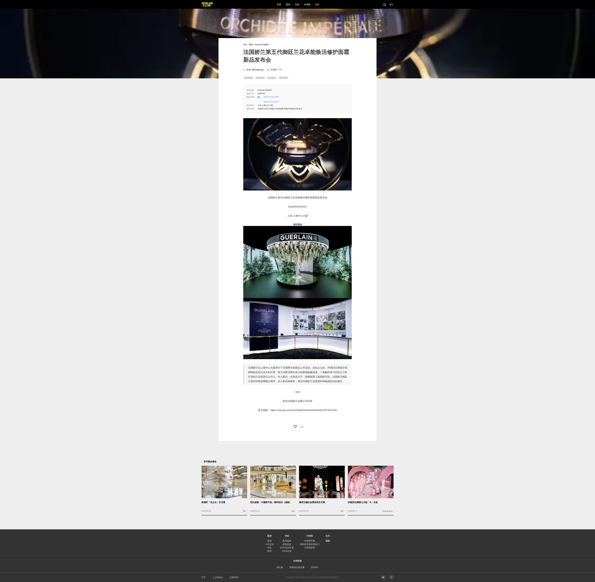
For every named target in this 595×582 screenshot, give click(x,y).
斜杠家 (280, 567)
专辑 (287, 535)
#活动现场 (248, 77)
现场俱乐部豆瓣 (296, 567)
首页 (245, 44)
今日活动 (269, 544)
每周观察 (286, 540)
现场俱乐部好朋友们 (309, 544)
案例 (251, 44)
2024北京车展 (287, 547)
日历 (269, 547)
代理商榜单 (309, 547)
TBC (280, 69)
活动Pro (314, 567)
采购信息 (286, 544)
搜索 (328, 540)
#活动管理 (260, 77)
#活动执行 (271, 77)
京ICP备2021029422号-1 (329, 577)
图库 (269, 550)
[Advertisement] (297, 448)
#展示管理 (283, 77)
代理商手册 (309, 540)
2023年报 (286, 550)
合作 (328, 535)
